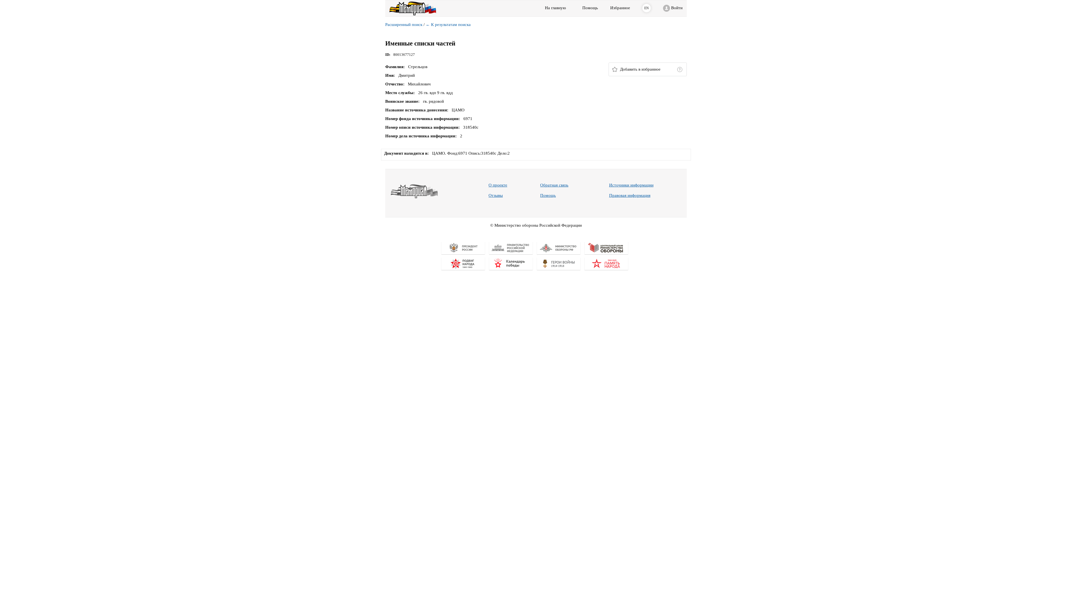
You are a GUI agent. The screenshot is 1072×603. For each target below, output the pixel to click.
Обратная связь (554, 185)
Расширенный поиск (403, 24)
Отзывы (496, 195)
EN (646, 8)
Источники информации (631, 185)
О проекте (498, 185)
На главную (555, 8)
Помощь (548, 195)
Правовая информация (629, 195)
